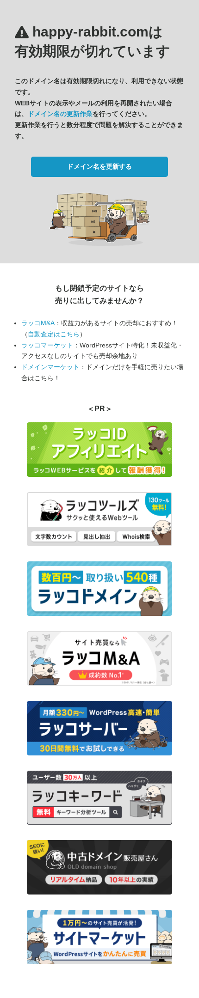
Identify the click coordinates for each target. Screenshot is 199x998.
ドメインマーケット (50, 367)
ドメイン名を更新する (99, 166)
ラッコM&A (38, 323)
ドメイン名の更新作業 (60, 113)
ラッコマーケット (47, 345)
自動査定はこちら (54, 334)
